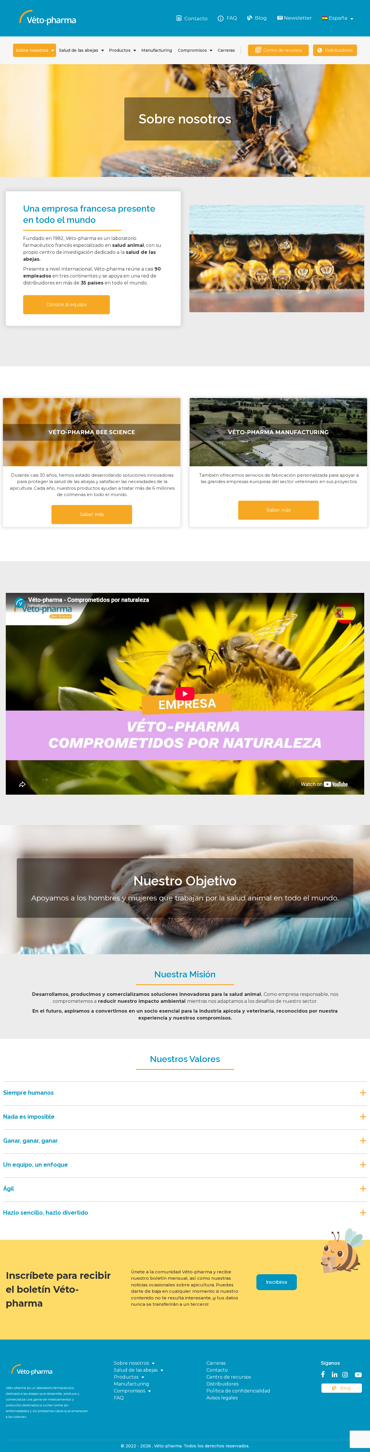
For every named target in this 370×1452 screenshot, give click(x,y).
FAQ (232, 18)
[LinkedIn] (334, 1374)
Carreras (226, 50)
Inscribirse (276, 1282)
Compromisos (192, 50)
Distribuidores (339, 50)
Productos (120, 50)
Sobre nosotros (32, 50)
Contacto (196, 18)
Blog (260, 18)
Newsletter (297, 18)
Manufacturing (156, 50)
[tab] (185, 1091)
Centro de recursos (282, 50)
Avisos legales (222, 1398)
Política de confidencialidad (238, 1391)
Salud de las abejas (78, 50)
